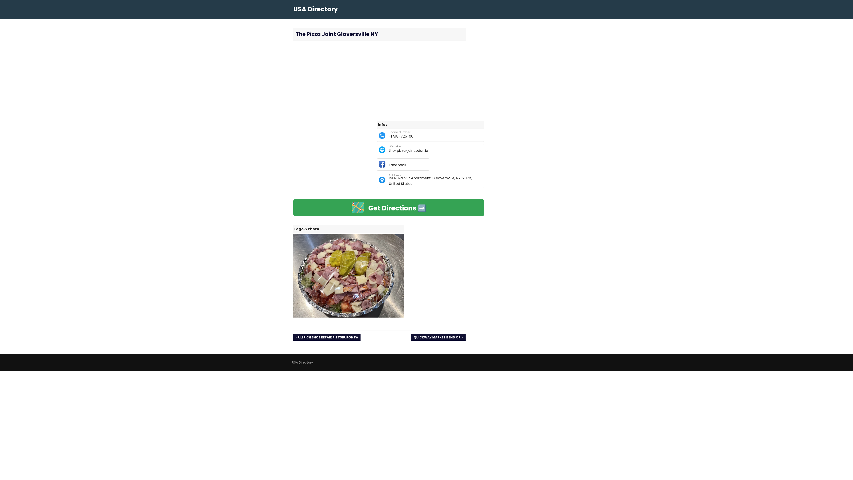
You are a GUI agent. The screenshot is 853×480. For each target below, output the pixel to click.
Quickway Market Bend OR (436, 338)
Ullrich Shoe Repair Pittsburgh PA (328, 338)
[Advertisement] (388, 81)
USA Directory (315, 9)
